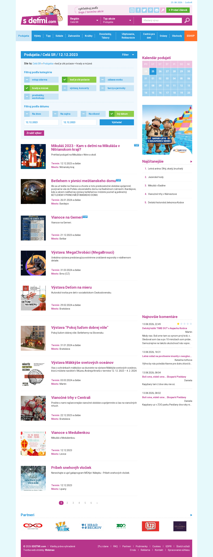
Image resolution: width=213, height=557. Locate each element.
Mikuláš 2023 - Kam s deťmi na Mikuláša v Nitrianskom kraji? (85, 148)
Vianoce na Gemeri (67, 217)
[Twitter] (144, 10)
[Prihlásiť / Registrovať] (162, 10)
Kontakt (159, 550)
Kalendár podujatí (156, 58)
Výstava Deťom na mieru (71, 287)
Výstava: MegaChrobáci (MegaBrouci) (82, 252)
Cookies (156, 546)
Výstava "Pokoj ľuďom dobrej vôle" (79, 328)
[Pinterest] (150, 10)
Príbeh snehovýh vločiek (71, 468)
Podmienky (142, 546)
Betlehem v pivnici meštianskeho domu (83, 181)
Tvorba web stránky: (38, 550)
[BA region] (167, 129)
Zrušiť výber (34, 133)
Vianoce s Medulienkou (70, 433)
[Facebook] (138, 10)
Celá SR (37, 63)
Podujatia (48, 63)
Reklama (145, 550)
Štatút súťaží (183, 546)
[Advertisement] (167, 260)
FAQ (115, 546)
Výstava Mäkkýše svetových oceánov (82, 363)
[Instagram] (132, 10)
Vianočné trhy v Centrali (70, 398)
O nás (133, 550)
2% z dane (103, 546)
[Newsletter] (156, 10)
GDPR (169, 546)
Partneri (126, 546)
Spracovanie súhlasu (179, 550)
